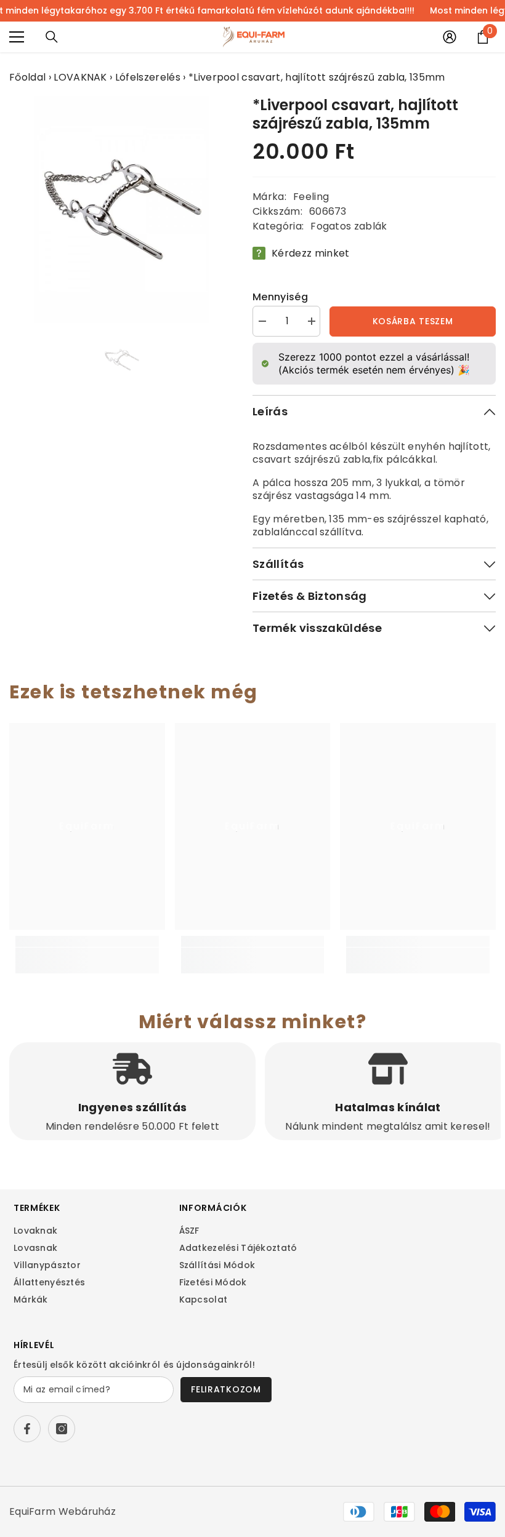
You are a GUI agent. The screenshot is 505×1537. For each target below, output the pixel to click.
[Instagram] (61, 1428)
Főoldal (27, 77)
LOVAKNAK (80, 77)
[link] (87, 954)
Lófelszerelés (147, 77)
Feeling (311, 197)
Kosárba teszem (413, 321)
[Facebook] (27, 1428)
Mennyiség (280, 296)
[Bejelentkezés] (450, 37)
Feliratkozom (226, 1389)
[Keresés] (51, 37)
